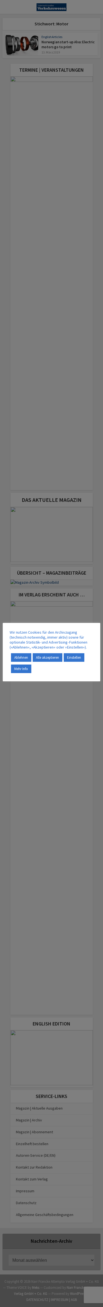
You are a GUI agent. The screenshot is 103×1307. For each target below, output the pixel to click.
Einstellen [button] (74, 657)
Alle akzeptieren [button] (47, 657)
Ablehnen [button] (21, 657)
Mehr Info (21, 668)
